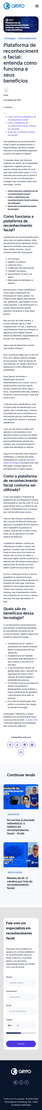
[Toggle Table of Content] (5, 114)
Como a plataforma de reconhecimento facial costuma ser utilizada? (22, 126)
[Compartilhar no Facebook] (10, 745)
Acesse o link (31, 720)
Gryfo (34, 172)
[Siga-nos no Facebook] (21, 1082)
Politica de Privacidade (14, 1099)
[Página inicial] (13, 6)
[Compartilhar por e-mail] (21, 752)
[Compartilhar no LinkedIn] (25, 745)
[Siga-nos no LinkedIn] (15, 1082)
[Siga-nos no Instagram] (26, 1082)
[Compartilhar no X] (17, 745)
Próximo (21, 1044)
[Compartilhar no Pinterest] (32, 745)
